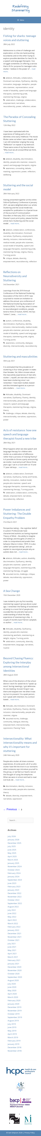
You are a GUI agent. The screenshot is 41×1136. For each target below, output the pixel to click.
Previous (10, 809)
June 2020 (12, 987)
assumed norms (12, 574)
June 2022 (12, 913)
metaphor (26, 84)
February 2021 (14, 960)
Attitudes (16, 78)
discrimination (27, 159)
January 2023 (13, 890)
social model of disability (13, 245)
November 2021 (15, 937)
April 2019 (12, 1034)
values (33, 106)
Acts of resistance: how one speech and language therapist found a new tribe (19, 434)
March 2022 (13, 923)
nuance (6, 648)
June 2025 (12, 849)
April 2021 (12, 953)
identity (34, 81)
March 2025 (13, 859)
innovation (7, 84)
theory (30, 252)
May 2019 (12, 1030)
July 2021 (12, 943)
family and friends (29, 477)
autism (8, 321)
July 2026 (12, 836)
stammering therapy (11, 97)
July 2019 (12, 1024)
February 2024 (14, 873)
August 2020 (13, 980)
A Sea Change (11, 590)
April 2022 (12, 920)
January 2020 (13, 1004)
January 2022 (13, 930)
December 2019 (14, 1007)
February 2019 (14, 1040)
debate (28, 168)
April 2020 (12, 994)
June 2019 (12, 1027)
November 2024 (15, 866)
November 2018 (15, 1051)
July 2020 (12, 984)
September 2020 (15, 977)
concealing (20, 168)
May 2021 (12, 950)
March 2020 (13, 997)
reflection (26, 106)
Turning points (9, 255)
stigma (24, 97)
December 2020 (14, 967)
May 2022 (12, 916)
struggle (24, 571)
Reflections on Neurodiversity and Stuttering (15, 276)
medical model (9, 242)
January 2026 (13, 839)
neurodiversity (9, 106)
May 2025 (12, 853)
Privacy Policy (29, 1132)
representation (21, 87)
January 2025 (13, 863)
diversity (22, 258)
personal (25, 330)
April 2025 (12, 856)
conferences (30, 230)
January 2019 (13, 1044)
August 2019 (13, 1020)
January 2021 (13, 963)
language (17, 84)
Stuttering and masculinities (20, 356)
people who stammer (19, 162)
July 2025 (12, 846)
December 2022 (14, 893)
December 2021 (14, 933)
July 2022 (12, 910)
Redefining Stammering (21, 8)
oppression (16, 171)
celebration (10, 100)
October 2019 (13, 1014)
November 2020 (15, 970)
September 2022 (15, 903)
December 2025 (14, 843)
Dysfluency (25, 81)
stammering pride (20, 94)
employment (27, 236)
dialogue (29, 343)
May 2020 (12, 990)
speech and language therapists (16, 165)
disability (16, 159)
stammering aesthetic (12, 635)
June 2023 (12, 883)
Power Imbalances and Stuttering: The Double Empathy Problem (17, 513)
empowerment (9, 103)
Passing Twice (19, 728)
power (18, 106)
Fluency (25, 397)
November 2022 (15, 896)
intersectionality (25, 239)
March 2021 (13, 957)
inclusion (14, 239)
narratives (20, 103)
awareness (10, 168)
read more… (10, 152)
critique (9, 258)
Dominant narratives (11, 81)
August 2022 (13, 906)
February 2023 (14, 886)
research (32, 162)
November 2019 (15, 1010)
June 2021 (12, 947)
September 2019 (15, 1017)
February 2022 (14, 926)
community (20, 343)
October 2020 (13, 973)
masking (6, 171)
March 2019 (13, 1037)
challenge (20, 100)
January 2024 (13, 876)
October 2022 (13, 900)
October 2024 (13, 870)
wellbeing (7, 174)
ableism (9, 78)
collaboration (26, 78)
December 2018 (14, 1047)
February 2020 (14, 1000)
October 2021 (13, 940)
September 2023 (15, 880)
